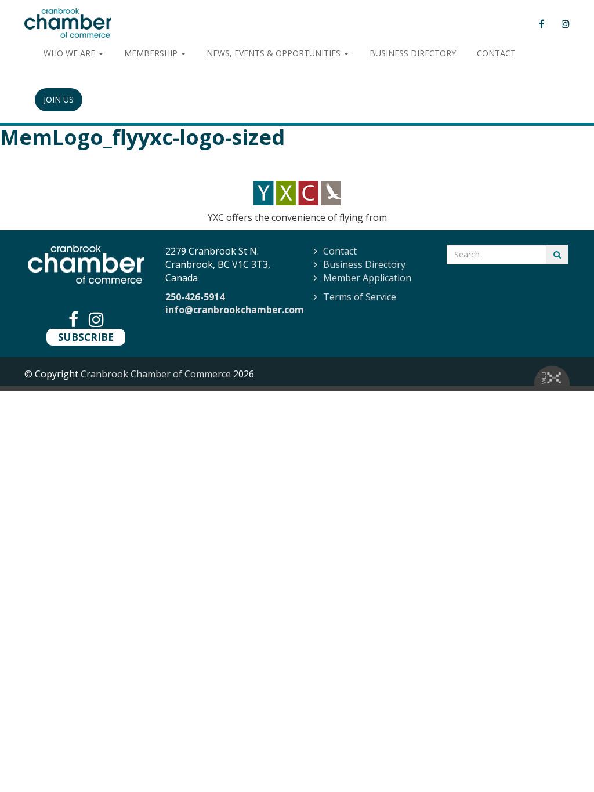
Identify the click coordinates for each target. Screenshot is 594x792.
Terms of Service (359, 296)
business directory (413, 53)
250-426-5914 (194, 296)
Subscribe (86, 337)
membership (152, 53)
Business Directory (364, 264)
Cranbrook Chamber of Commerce (156, 374)
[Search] (557, 254)
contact (496, 53)
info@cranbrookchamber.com (234, 309)
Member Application (367, 277)
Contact (340, 251)
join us (59, 99)
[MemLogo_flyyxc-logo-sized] (297, 193)
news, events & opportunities (275, 53)
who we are (70, 53)
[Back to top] (561, 759)
